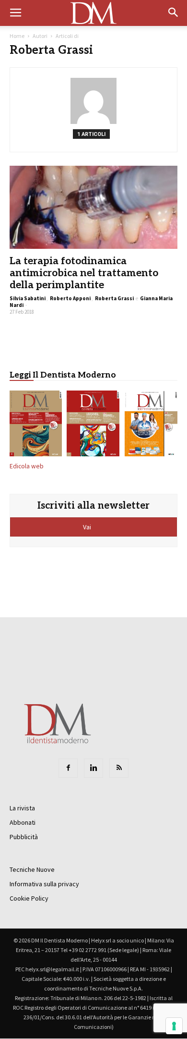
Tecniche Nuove (32, 869)
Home (17, 35)
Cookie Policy (29, 898)
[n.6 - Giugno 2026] (151, 425)
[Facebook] (68, 768)
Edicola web (27, 466)
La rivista (22, 808)
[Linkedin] (93, 768)
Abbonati (22, 822)
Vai (88, 527)
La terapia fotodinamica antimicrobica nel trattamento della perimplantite (84, 273)
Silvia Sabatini (28, 298)
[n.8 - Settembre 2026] (36, 425)
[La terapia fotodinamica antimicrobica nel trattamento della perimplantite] (93, 207)
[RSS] (119, 768)
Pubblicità (24, 836)
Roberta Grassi (114, 298)
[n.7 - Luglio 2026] (93, 425)
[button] (173, 13)
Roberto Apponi (70, 298)
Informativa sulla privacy (44, 884)
